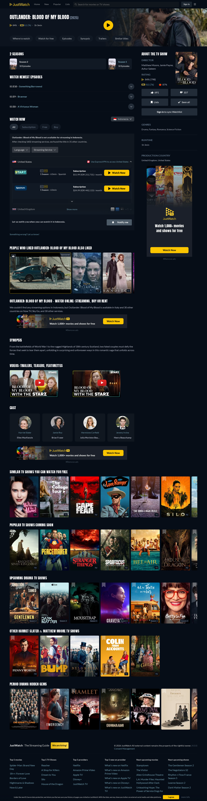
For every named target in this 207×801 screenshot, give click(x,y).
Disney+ (77, 779)
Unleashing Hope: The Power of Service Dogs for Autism (149, 791)
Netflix (76, 765)
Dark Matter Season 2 (179, 787)
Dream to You (48, 774)
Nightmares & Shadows (22, 782)
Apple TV (78, 774)
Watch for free (46, 38)
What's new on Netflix (116, 765)
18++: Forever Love (20, 773)
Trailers (102, 38)
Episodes (67, 38)
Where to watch (21, 38)
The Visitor (142, 770)
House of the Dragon (52, 784)
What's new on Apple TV (117, 778)
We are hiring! (59, 745)
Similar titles (121, 38)
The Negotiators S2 (178, 770)
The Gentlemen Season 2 (181, 765)
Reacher (45, 765)
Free (44, 127)
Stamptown (142, 765)
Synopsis (85, 38)
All (13, 127)
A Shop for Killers (50, 770)
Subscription (29, 127)
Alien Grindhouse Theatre (149, 774)
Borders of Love (18, 778)
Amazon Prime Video (84, 770)
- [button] (26, 86)
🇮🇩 (121, 118)
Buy (56, 127)
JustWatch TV (80, 784)
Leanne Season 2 (176, 782)
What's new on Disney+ (117, 782)
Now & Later (16, 787)
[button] (59, 64)
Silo (43, 779)
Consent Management (124, 748)
